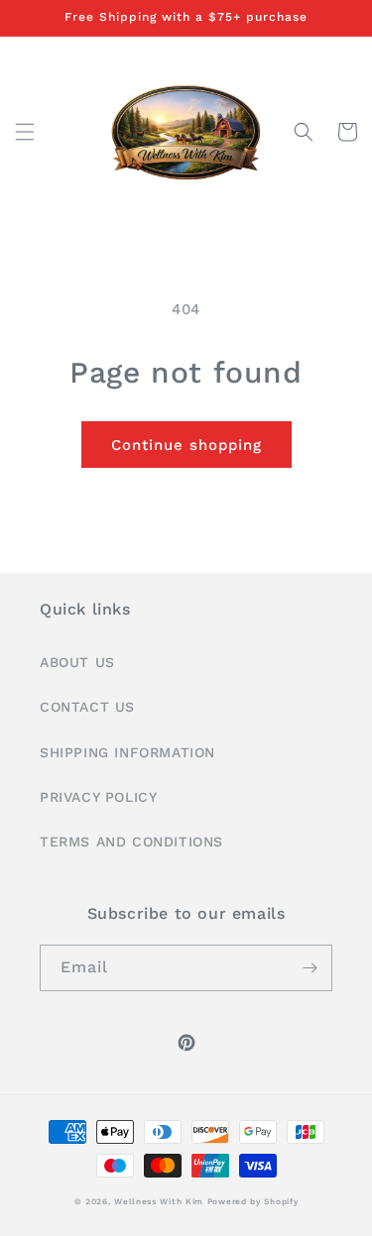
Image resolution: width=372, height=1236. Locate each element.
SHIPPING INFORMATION (127, 752)
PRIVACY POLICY (98, 797)
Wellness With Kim (158, 1201)
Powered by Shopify (253, 1201)
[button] (25, 132)
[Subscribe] (309, 968)
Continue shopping (186, 445)
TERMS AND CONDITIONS (131, 841)
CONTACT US (87, 707)
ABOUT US (77, 662)
